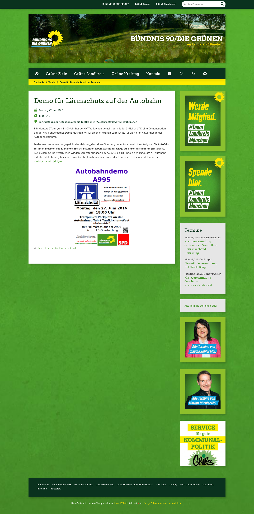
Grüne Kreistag (125, 74)
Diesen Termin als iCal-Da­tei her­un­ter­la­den (58, 248)
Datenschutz (208, 484)
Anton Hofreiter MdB (61, 484)
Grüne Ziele (56, 74)
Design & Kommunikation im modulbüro (163, 503)
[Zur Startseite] (47, 46)
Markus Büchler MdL (83, 484)
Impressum (42, 488)
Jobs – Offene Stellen (190, 484)
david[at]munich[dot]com (49, 161)
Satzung (173, 484)
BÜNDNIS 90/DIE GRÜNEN (115, 4)
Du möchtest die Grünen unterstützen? (135, 484)
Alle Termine (43, 484)
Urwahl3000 (120, 503)
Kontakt (153, 74)
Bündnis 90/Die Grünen (176, 39)
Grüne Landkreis (89, 74)
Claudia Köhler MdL (105, 484)
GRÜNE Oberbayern (166, 4)
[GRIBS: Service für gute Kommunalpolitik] (202, 465)
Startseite (39, 82)
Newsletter (161, 484)
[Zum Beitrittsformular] (202, 121)
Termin (51, 82)
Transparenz (55, 488)
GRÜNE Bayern (142, 4)
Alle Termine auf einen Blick (201, 305)
